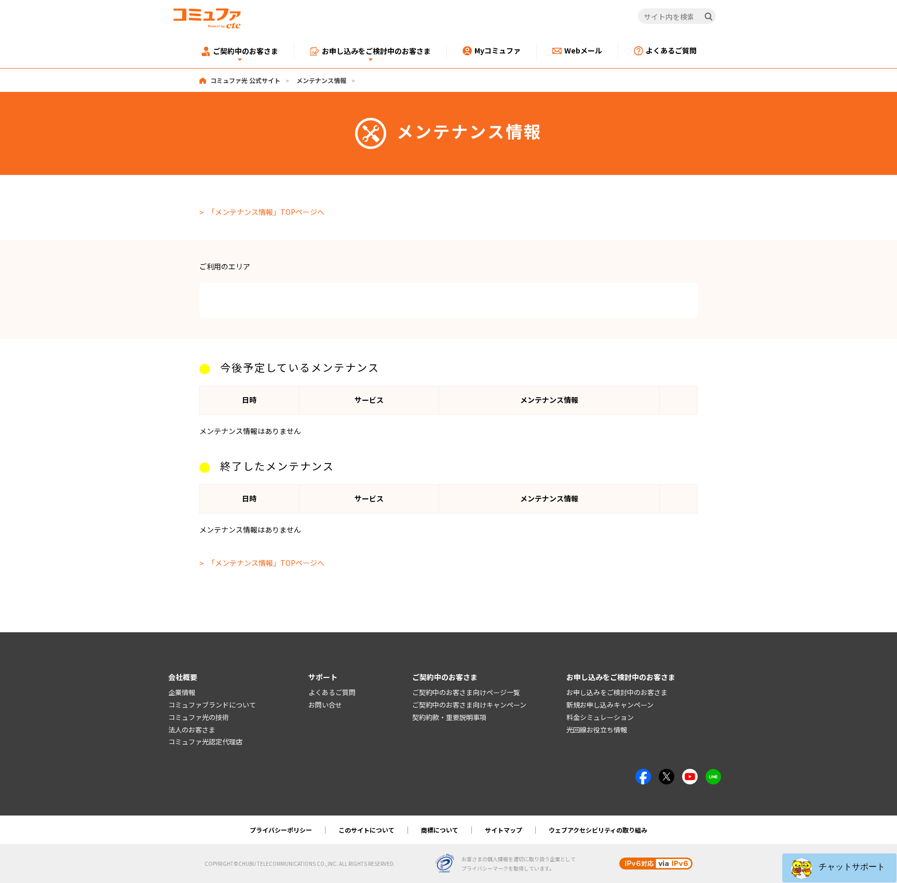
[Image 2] (666, 774)
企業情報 (181, 692)
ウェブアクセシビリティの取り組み (598, 829)
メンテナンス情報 (321, 80)
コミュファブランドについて (212, 705)
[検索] (708, 16)
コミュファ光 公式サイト (245, 80)
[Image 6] (713, 774)
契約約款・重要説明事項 (449, 717)
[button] (839, 867)
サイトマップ (503, 829)
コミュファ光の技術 (198, 717)
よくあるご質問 (332, 692)
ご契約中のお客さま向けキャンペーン (469, 705)
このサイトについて (366, 829)
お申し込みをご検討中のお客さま (617, 692)
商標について (439, 829)
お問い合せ (325, 705)
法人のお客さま (191, 730)
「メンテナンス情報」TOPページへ (266, 212)
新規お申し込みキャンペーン (610, 705)
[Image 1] (643, 774)
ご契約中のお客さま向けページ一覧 (466, 692)
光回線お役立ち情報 (596, 730)
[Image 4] (690, 774)
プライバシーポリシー (281, 829)
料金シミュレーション (600, 717)
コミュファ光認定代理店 (205, 741)
